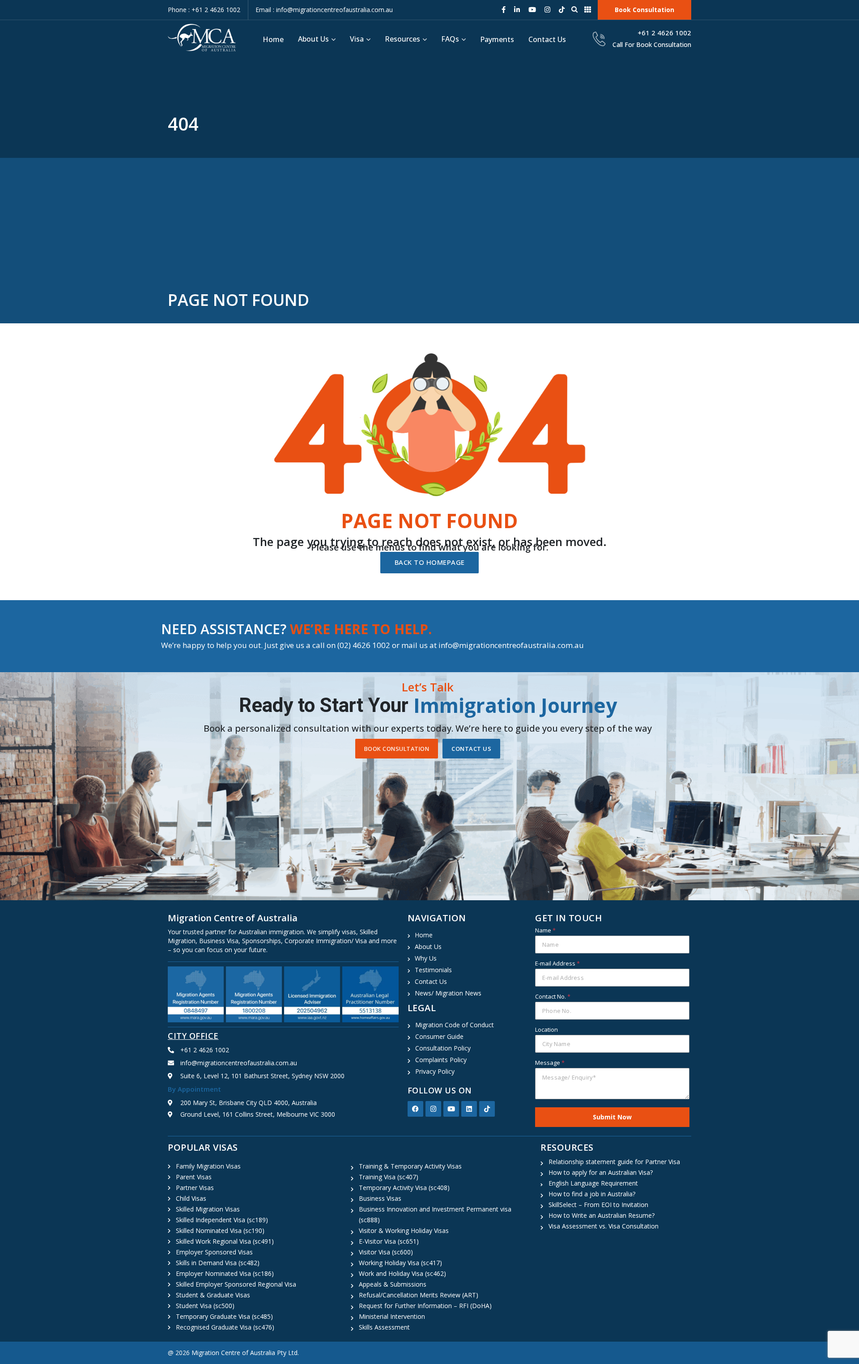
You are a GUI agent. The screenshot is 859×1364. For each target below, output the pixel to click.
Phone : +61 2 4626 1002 (204, 9)
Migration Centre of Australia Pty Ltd (244, 1352)
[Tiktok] (487, 1109)
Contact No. (552, 996)
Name (545, 930)
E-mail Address (557, 963)
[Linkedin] (469, 1109)
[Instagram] (433, 1109)
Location (546, 1029)
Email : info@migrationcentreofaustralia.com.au (324, 9)
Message (550, 1063)
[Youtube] (451, 1109)
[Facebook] (415, 1109)
